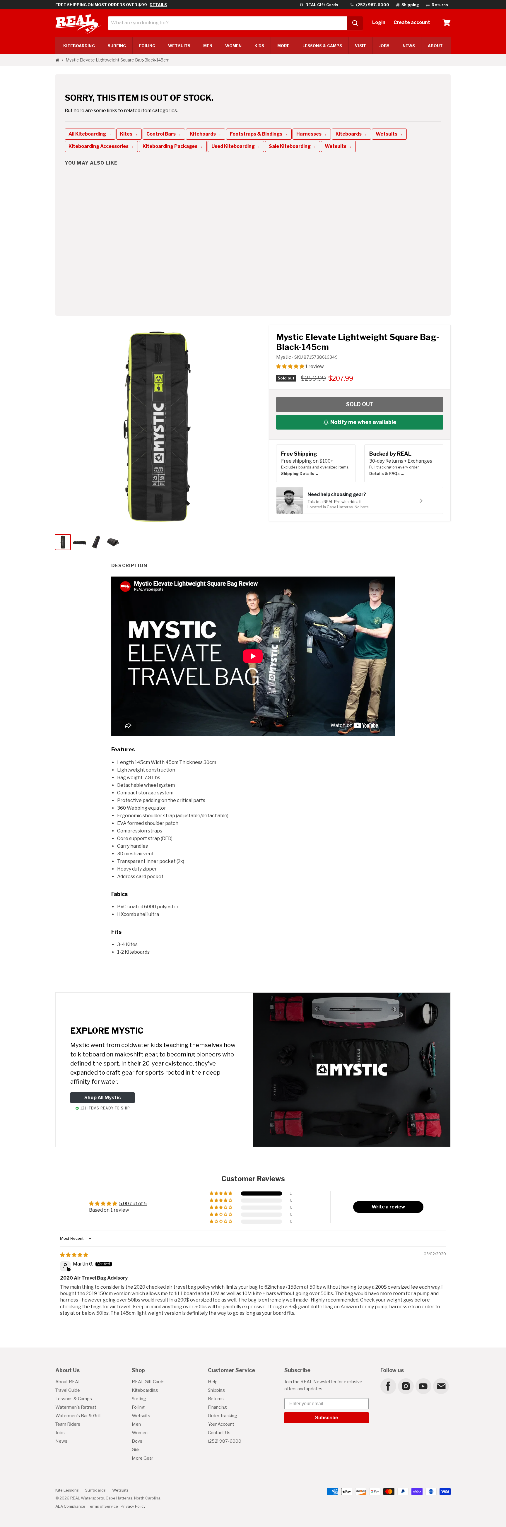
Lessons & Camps (322, 45)
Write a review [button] (388, 1207)
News (409, 45)
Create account (412, 22)
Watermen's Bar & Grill (77, 1415)
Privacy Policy (133, 1506)
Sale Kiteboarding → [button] (292, 146)
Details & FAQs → (386, 473)
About (435, 45)
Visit (360, 45)
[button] (290, 366)
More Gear (142, 1458)
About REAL (68, 1381)
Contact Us (219, 1432)
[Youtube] (423, 1386)
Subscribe (326, 1417)
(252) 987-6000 (224, 1441)
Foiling (147, 45)
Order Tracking (222, 1415)
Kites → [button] (129, 134)
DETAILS (158, 4)
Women (233, 45)
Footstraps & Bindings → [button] (259, 134)
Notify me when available (363, 422)
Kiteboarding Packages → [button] (173, 146)
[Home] (57, 60)
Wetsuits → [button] (389, 134)
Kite (79, 45)
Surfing (139, 1398)
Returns (216, 1398)
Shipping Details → (300, 473)
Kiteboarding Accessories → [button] (101, 146)
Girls (136, 1449)
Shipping (216, 1390)
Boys (137, 1441)
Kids (259, 45)
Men (207, 45)
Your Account (221, 1424)
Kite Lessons (67, 1490)
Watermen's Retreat (75, 1407)
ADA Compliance (70, 1506)
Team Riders (67, 1424)
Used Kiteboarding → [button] (235, 146)
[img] (74, 1255)
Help (213, 1381)
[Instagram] (405, 1386)
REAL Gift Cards (148, 1381)
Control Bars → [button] (163, 134)
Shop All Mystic (102, 1097)
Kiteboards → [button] (205, 134)
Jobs (384, 45)
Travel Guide (67, 1390)
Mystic (284, 357)
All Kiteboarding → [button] (90, 134)
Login (378, 22)
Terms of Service (103, 1506)
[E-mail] (440, 1386)
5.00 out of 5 (133, 1203)
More (283, 45)
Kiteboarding (145, 1390)
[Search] (355, 23)
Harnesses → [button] (311, 134)
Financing (217, 1407)
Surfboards (95, 1490)
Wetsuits (179, 45)
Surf (117, 45)
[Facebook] (388, 1386)
